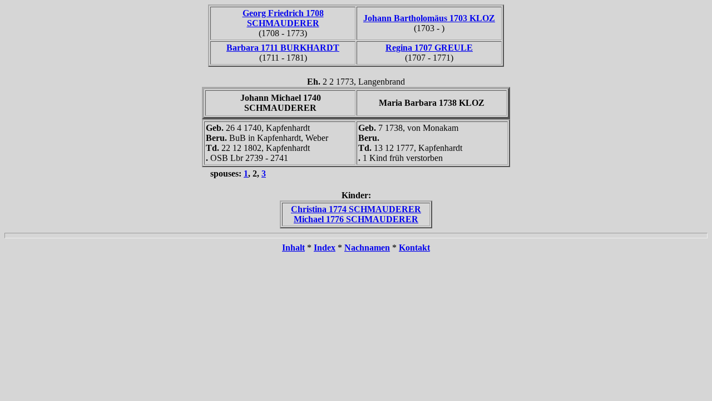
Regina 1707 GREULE (429, 47)
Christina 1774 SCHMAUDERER (356, 209)
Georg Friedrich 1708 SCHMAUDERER (283, 18)
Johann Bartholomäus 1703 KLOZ (429, 18)
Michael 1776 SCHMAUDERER (356, 219)
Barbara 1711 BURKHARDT (282, 47)
